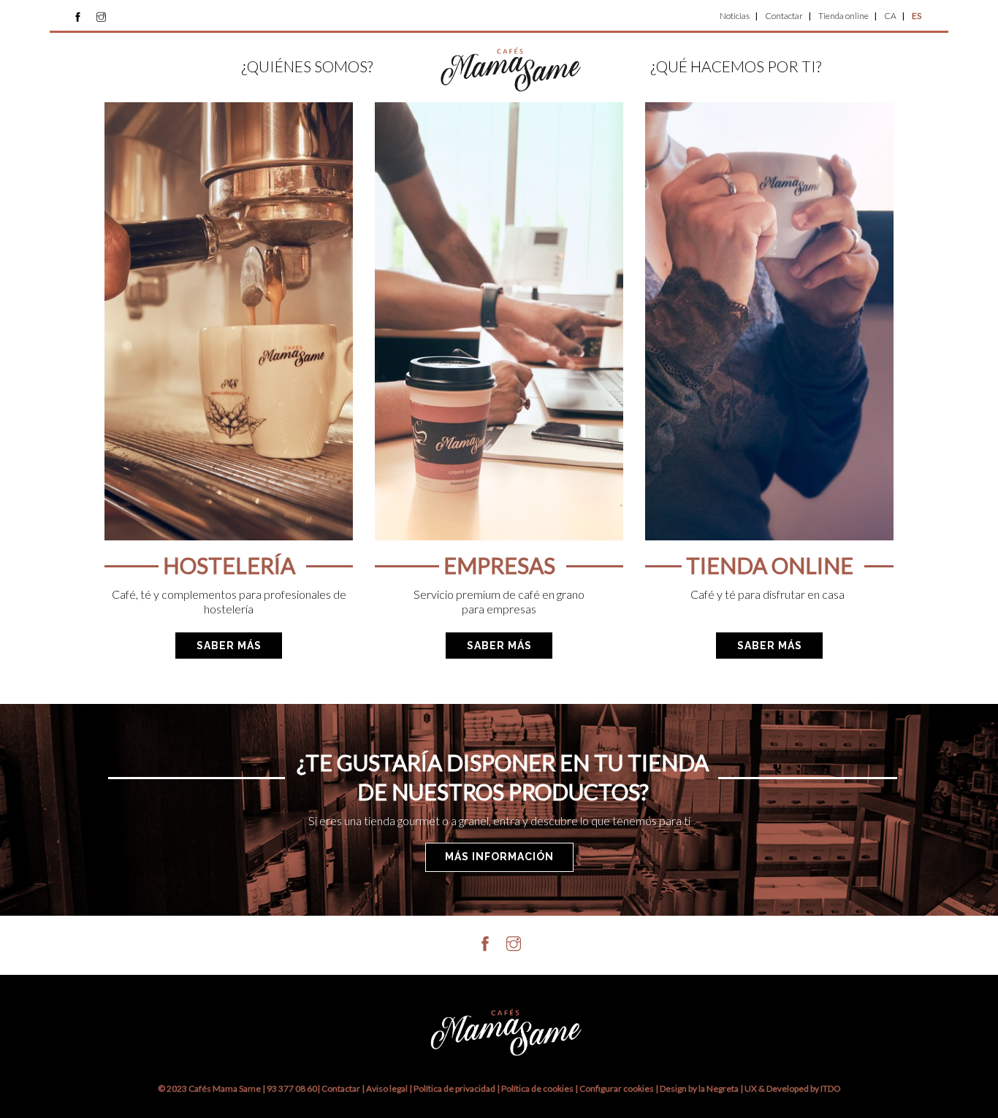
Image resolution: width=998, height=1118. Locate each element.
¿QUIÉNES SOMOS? (307, 66)
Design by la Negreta (699, 1088)
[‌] (78, 17)
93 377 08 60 (292, 1088)
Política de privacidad (454, 1088)
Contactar (784, 15)
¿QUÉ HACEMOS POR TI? (735, 66)
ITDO (830, 1088)
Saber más (229, 645)
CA (890, 15)
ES (916, 15)
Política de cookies (538, 1088)
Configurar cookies (617, 1088)
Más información (499, 856)
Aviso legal (387, 1088)
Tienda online (843, 15)
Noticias (735, 15)
